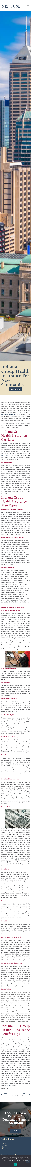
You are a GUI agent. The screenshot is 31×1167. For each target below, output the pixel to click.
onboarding (18, 1016)
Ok (16, 1164)
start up (24, 862)
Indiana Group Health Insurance (10, 414)
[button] (28, 5)
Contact (9, 1085)
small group (5, 455)
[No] (28, 1161)
